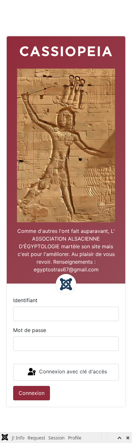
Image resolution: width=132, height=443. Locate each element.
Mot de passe (29, 330)
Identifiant (25, 300)
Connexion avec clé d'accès (72, 372)
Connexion (32, 393)
